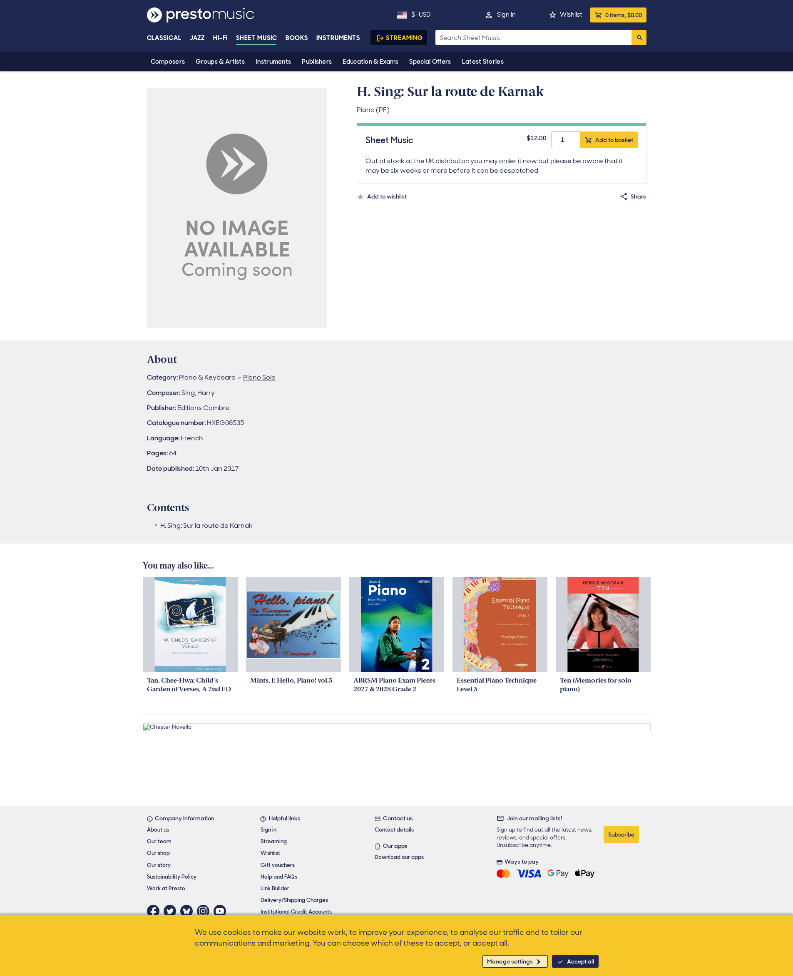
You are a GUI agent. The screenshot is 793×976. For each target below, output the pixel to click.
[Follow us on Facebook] (155, 911)
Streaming (404, 38)
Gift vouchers (278, 865)
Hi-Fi (220, 38)
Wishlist (571, 14)
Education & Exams (370, 61)
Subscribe (621, 834)
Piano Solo (259, 377)
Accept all (580, 961)
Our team (159, 841)
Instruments (273, 61)
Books (297, 38)
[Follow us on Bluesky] (188, 911)
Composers (168, 61)
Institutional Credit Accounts (296, 911)
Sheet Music (256, 38)
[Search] (638, 37)
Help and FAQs (279, 876)
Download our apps (399, 857)
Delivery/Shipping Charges (294, 900)
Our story (159, 865)
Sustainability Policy (171, 876)
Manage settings (510, 961)
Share (638, 196)
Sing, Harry (198, 392)
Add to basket (614, 140)
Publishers (317, 61)
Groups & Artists (220, 61)
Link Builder (275, 888)
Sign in (506, 14)
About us (158, 829)
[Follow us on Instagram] (205, 911)
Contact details (394, 829)
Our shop (158, 853)
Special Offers (430, 61)
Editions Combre (203, 407)
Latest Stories (483, 61)
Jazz (197, 38)
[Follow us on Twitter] (172, 911)
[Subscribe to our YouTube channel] (222, 911)
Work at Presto (166, 888)
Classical (164, 38)
